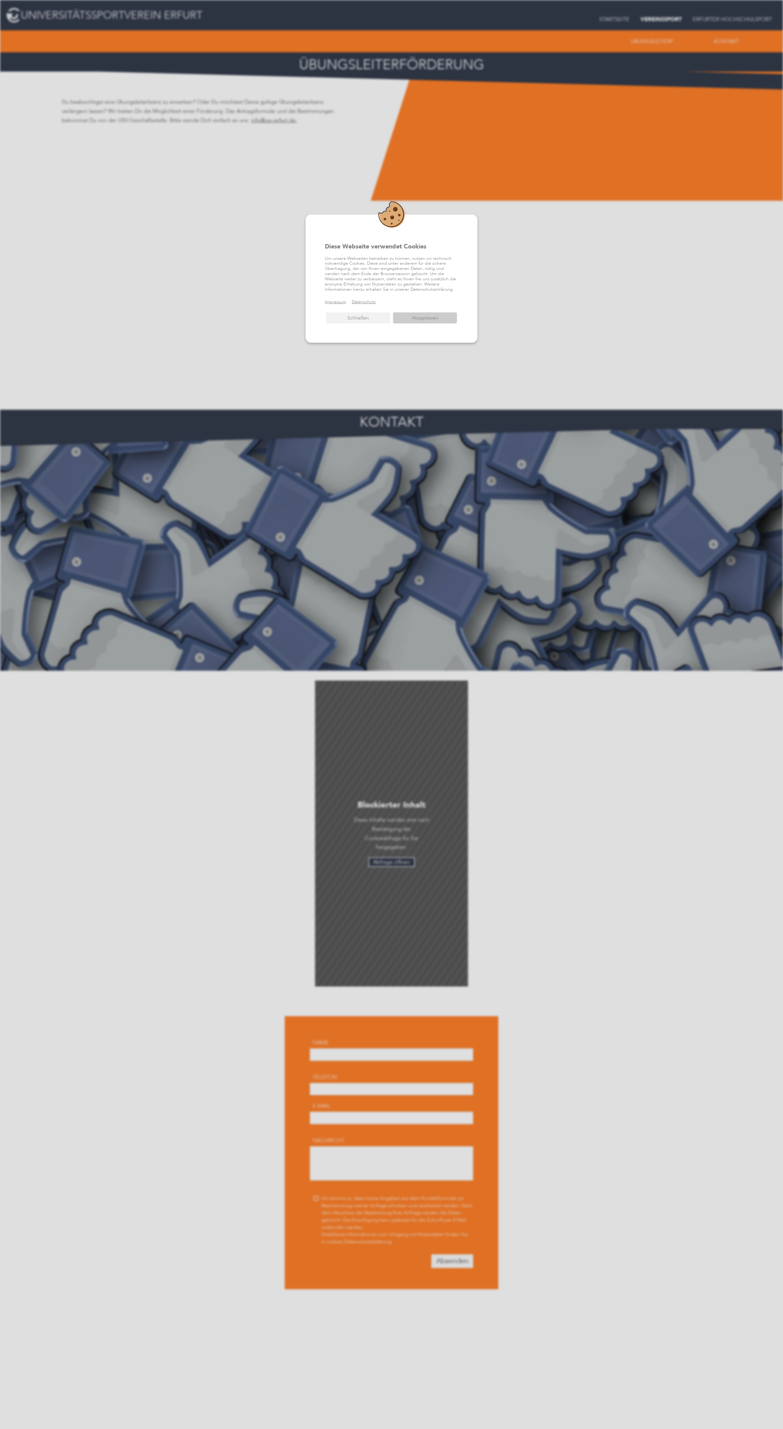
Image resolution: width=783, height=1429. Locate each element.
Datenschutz (364, 302)
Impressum (335, 302)
